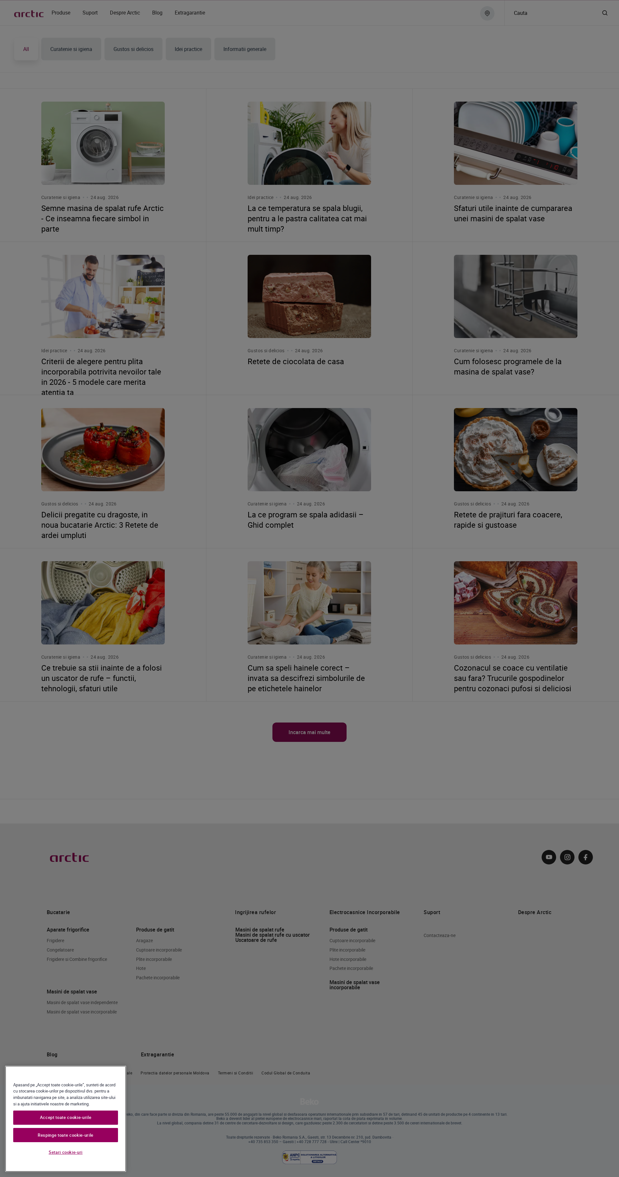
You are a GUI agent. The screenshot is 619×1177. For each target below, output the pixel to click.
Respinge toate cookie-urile (65, 1135)
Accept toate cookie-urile (65, 1118)
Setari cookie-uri (66, 1152)
